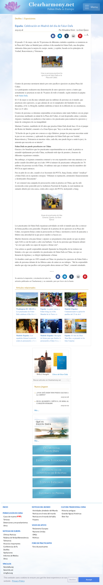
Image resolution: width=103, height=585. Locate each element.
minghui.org (8, 573)
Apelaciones (8, 553)
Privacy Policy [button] (18, 581)
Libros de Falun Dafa (60, 374)
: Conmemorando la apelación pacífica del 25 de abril (75, 311)
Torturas (6, 519)
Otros (5, 525)
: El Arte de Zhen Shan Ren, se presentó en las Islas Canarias (75, 338)
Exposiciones (29, 18)
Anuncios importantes (11, 544)
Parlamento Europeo (40, 528)
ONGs (35, 535)
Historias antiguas (68, 510)
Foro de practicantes (40, 547)
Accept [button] (89, 580)
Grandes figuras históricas (71, 513)
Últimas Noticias (9, 535)
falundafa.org (8, 567)
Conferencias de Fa (10, 547)
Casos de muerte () (12, 516)
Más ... (36, 410)
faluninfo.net (8, 570)
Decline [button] (72, 580)
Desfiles (18, 18)
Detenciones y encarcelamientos (15, 522)
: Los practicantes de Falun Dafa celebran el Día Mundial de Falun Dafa (26, 313)
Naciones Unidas (39, 531)
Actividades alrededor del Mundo (45, 510)
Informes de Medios (10, 556)
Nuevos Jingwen (41, 386)
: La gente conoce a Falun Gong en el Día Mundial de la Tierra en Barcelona (50, 313)
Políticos (36, 538)
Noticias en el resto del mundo (44, 513)
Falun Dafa (23, 95)
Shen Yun (65, 516)
